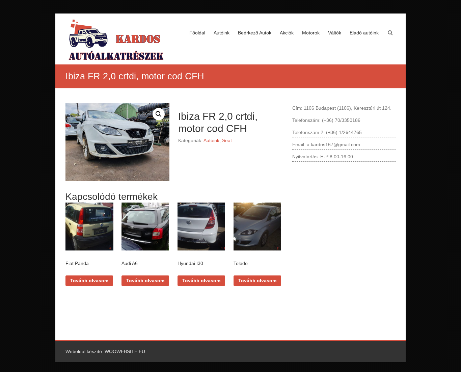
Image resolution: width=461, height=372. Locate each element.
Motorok (311, 32)
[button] (159, 114)
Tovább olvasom (89, 280)
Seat (227, 140)
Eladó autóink (364, 32)
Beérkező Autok (254, 32)
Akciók (287, 32)
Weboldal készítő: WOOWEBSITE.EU (105, 351)
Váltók (334, 32)
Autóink (221, 32)
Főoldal (197, 32)
